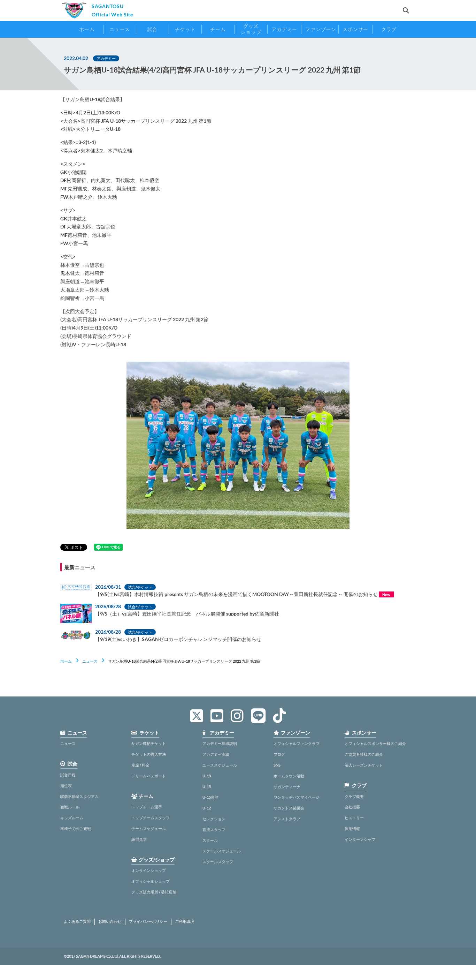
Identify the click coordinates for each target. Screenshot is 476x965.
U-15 (206, 786)
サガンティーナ (287, 786)
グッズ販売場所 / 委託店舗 (153, 892)
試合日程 (68, 774)
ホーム (66, 661)
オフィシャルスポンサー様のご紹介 (375, 743)
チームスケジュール (148, 828)
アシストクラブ (287, 818)
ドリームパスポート (148, 776)
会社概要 (352, 807)
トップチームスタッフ (150, 817)
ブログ (279, 754)
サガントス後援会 (289, 808)
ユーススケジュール (219, 765)
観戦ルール (69, 807)
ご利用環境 (184, 921)
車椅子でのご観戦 (75, 828)
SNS (277, 765)
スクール (210, 840)
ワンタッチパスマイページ (297, 797)
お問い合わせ (109, 921)
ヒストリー (354, 817)
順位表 (66, 785)
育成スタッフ (213, 829)
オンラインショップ (148, 870)
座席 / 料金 (140, 765)
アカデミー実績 (215, 754)
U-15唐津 (210, 797)
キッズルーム (71, 817)
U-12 (206, 808)
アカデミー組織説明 (219, 743)
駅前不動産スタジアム (79, 796)
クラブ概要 (354, 796)
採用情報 (352, 828)
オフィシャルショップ (150, 881)
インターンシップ (360, 839)
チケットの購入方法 (148, 754)
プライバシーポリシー (148, 921)
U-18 (206, 776)
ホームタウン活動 (289, 776)
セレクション (213, 818)
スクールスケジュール (221, 851)
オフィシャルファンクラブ (297, 743)
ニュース (90, 661)
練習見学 (139, 839)
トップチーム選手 (146, 807)
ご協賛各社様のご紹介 (364, 754)
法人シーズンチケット (364, 765)
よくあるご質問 (77, 921)
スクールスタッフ (217, 861)
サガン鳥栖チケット (148, 743)
